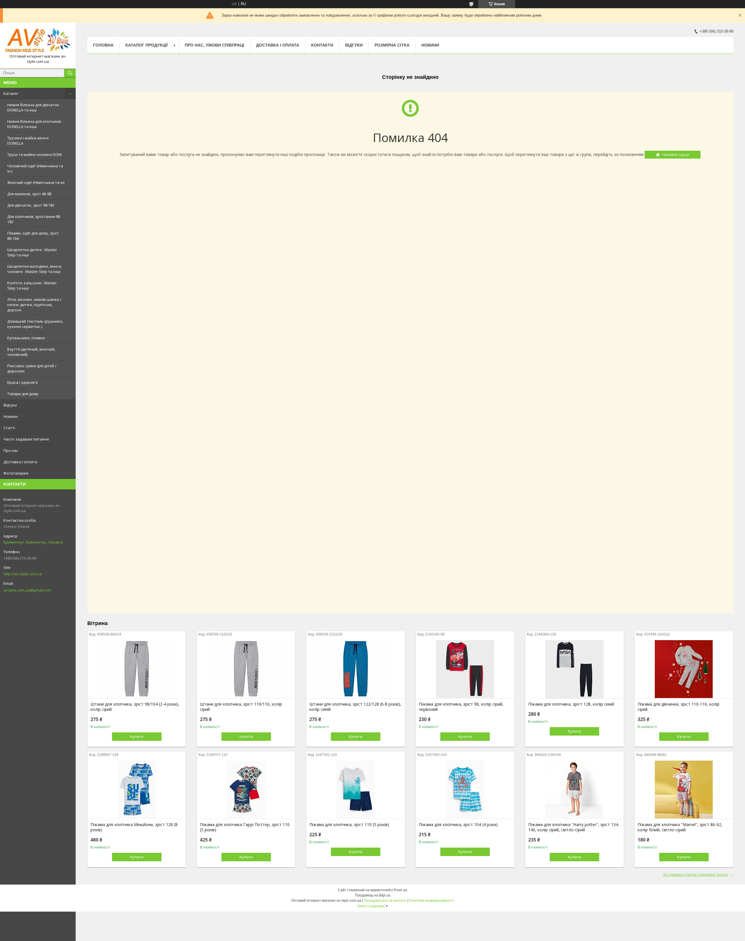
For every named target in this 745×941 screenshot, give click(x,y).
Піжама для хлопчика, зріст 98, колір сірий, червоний (461, 707)
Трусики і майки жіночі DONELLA (28, 140)
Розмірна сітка (392, 45)
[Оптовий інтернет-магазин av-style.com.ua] (37, 40)
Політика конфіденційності (431, 901)
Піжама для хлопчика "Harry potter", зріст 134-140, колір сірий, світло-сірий (574, 827)
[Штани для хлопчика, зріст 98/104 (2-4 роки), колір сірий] (137, 669)
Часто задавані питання (26, 439)
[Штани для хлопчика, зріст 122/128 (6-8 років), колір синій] (355, 669)
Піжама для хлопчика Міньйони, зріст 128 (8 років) (134, 827)
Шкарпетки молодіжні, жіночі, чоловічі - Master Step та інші (34, 269)
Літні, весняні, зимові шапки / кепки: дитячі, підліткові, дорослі (34, 305)
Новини (10, 416)
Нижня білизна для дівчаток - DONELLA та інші (34, 107)
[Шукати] (70, 73)
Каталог (10, 93)
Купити (136, 736)
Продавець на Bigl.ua (372, 895)
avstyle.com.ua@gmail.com (27, 590)
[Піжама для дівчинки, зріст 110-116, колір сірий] (684, 669)
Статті (9, 427)
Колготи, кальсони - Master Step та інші (32, 285)
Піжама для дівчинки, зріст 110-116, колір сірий (678, 707)
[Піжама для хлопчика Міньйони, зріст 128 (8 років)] (137, 790)
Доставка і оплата (20, 461)
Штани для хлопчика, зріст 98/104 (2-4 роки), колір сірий (135, 707)
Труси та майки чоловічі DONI (34, 154)
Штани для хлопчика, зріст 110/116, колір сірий (241, 707)
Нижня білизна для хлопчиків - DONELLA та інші (35, 124)
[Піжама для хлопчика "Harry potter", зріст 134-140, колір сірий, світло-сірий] (574, 790)
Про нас (10, 450)
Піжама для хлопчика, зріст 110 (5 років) (349, 824)
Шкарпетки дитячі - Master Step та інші (32, 252)
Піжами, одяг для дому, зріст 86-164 (33, 235)
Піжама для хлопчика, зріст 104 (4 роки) (458, 824)
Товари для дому (22, 393)
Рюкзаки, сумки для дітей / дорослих (31, 368)
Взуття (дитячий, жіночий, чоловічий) (31, 352)
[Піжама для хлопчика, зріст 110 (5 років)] (355, 790)
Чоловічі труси (675, 154)
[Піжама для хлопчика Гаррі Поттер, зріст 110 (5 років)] (246, 790)
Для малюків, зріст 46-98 (29, 193)
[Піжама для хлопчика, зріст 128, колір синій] (574, 669)
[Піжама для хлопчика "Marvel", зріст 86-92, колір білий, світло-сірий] (684, 790)
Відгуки (10, 405)
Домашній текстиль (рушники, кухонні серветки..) (35, 324)
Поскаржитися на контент (385, 901)
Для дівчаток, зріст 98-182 (30, 205)
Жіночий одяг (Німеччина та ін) (35, 182)
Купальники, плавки (26, 337)
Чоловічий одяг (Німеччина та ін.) (35, 168)
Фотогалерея (15, 473)
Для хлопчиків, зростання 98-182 (34, 219)
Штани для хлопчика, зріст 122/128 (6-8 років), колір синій (355, 707)
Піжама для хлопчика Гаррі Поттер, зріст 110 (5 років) (245, 827)
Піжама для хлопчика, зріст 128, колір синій (571, 704)
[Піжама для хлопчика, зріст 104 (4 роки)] (465, 790)
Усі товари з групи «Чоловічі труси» (695, 874)
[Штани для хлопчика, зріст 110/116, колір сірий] (246, 669)
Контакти (322, 45)
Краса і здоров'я (22, 382)
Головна (103, 45)
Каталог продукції (146, 45)
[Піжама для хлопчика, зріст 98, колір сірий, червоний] (465, 669)
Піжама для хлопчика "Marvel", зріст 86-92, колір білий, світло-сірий (680, 827)
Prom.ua (400, 890)
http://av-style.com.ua (22, 573)
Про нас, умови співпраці (214, 45)
